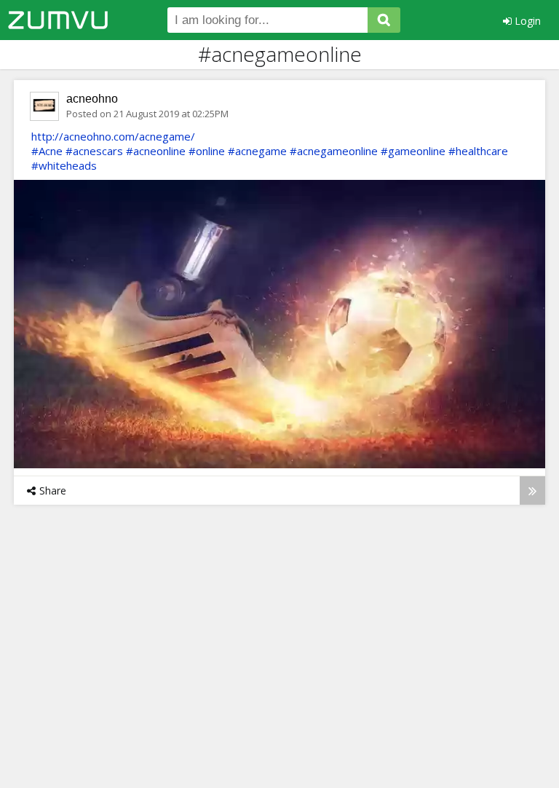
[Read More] (532, 490)
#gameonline (413, 150)
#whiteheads (64, 165)
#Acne (47, 150)
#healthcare (478, 150)
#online (207, 150)
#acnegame (257, 150)
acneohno (92, 98)
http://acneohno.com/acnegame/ (113, 136)
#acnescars (94, 150)
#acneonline (156, 150)
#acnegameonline (334, 150)
